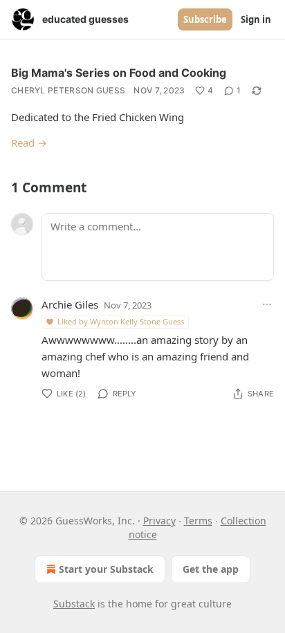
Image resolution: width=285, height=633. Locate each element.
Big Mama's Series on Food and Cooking (118, 73)
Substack (74, 603)
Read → (29, 142)
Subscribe (205, 19)
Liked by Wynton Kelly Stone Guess (120, 321)
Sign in (256, 19)
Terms (198, 520)
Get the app (211, 569)
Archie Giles (70, 304)
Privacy (159, 520)
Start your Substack (106, 569)
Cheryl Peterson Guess (68, 90)
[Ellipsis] (267, 304)
